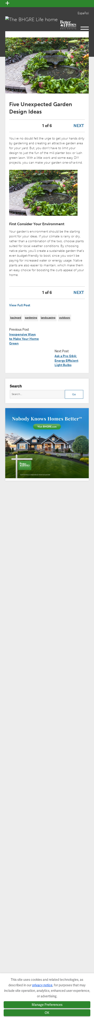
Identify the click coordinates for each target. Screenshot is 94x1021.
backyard (15, 317)
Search (16, 386)
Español (83, 13)
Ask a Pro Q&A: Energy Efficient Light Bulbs (66, 360)
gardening (31, 317)
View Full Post (19, 305)
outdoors (64, 317)
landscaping (48, 317)
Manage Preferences (47, 1005)
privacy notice (42, 985)
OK (47, 1013)
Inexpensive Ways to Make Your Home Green (24, 339)
